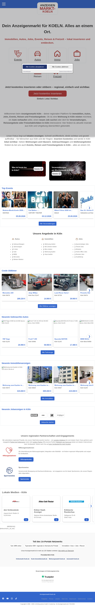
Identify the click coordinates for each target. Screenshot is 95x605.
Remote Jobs (80, 254)
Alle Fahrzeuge (47, 352)
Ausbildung (79, 257)
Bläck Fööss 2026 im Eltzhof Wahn (62, 210)
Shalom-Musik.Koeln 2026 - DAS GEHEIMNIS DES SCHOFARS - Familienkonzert (13, 210)
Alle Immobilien (47, 398)
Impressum (72, 599)
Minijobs (78, 249)
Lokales (57, 599)
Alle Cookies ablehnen (60, 67)
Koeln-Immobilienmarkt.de (39, 559)
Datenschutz (82, 599)
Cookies (90, 599)
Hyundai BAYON (60, 339)
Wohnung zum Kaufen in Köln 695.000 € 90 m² (38, 385)
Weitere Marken (18, 259)
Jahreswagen (17, 246)
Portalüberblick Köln (47, 555)
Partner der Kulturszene (17, 442)
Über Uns (65, 599)
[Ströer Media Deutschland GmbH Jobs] (43, 415)
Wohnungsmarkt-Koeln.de (57, 559)
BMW (15, 254)
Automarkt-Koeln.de (73, 559)
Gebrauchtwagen (18, 244)
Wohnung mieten (50, 244)
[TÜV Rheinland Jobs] (60, 415)
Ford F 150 (32, 339)
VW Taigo (6, 339)
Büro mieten (48, 249)
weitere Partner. (38, 442)
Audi (14, 252)
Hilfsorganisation (26, 459)
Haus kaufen (49, 254)
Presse (51, 599)
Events (37, 169)
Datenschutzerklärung (65, 71)
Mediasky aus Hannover (63, 442)
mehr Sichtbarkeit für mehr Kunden (60, 444)
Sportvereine (24, 479)
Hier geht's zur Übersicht (66, 551)
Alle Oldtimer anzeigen (47, 306)
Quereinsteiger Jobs (82, 244)
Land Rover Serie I (61, 293)
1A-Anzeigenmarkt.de (47, 580)
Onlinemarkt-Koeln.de (22, 559)
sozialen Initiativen (59, 440)
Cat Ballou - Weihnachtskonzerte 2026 (38, 210)
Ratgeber (44, 599)
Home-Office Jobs (81, 252)
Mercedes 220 (8, 293)
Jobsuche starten (47, 422)
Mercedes (16, 257)
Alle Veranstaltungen (47, 224)
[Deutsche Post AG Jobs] (51, 415)
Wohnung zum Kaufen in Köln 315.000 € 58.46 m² (12, 385)
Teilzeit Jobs (80, 246)
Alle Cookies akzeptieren (35, 67)
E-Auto (15, 249)
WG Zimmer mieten (51, 246)
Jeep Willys (33, 293)
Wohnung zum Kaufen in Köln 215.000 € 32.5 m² (64, 385)
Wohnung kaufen (50, 252)
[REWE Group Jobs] (34, 415)
